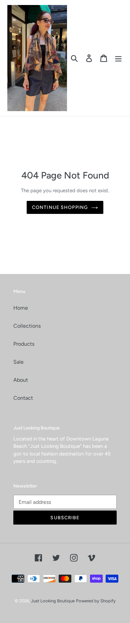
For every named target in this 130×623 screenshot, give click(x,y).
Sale (18, 362)
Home (20, 308)
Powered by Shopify (96, 600)
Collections (27, 326)
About (20, 380)
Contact (23, 398)
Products (23, 344)
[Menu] (118, 58)
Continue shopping (60, 207)
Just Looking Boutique (53, 600)
